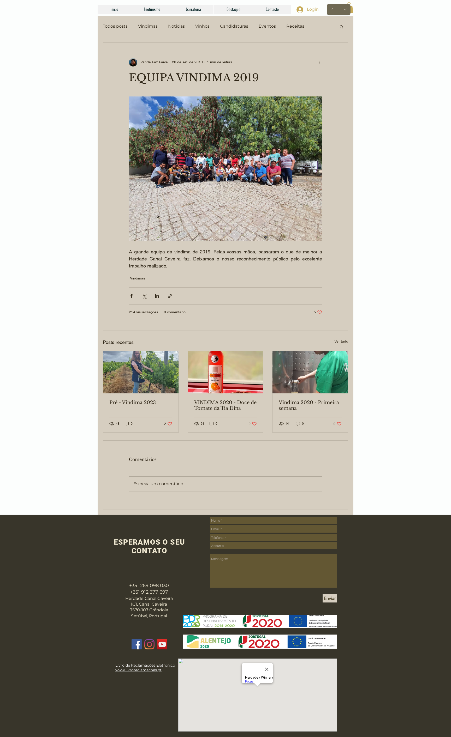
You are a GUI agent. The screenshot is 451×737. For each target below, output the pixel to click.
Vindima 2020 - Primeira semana (309, 405)
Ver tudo (341, 341)
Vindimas (148, 26)
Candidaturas (234, 26)
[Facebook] (137, 644)
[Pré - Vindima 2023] (141, 372)
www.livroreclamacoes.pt (138, 670)
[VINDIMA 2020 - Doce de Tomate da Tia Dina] (225, 372)
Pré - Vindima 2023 (132, 402)
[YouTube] (162, 644)
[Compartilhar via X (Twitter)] (144, 296)
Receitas (295, 26)
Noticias (176, 26)
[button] (152, 9)
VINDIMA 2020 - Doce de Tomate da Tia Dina (225, 405)
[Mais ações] (319, 62)
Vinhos (202, 26)
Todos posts (115, 26)
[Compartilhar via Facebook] (131, 296)
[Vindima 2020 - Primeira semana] (310, 372)
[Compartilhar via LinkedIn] (157, 296)
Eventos (267, 26)
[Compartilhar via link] (169, 296)
